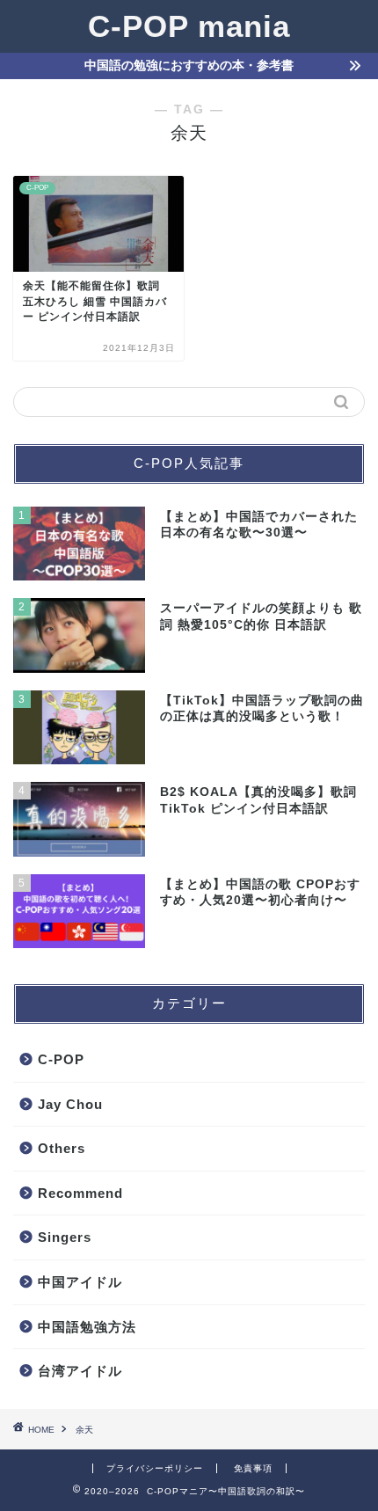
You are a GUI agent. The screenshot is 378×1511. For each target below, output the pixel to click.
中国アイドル (80, 1281)
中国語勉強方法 (87, 1326)
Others (61, 1148)
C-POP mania (189, 26)
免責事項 (253, 1468)
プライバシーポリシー (154, 1468)
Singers (64, 1237)
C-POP (61, 1059)
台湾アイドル (80, 1370)
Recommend (80, 1193)
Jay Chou (70, 1104)
